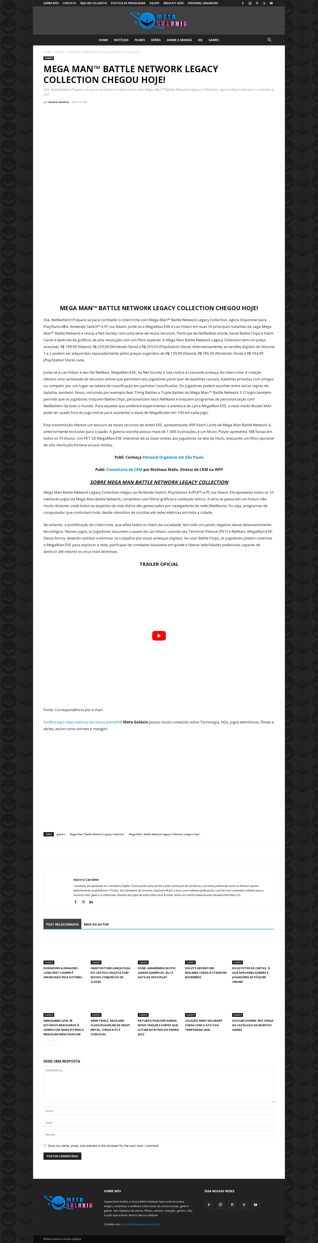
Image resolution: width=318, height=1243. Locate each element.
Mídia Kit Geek (174, 3)
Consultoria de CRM (124, 469)
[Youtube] (271, 3)
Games (214, 40)
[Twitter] (264, 3)
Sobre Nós (51, 3)
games (61, 834)
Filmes (140, 40)
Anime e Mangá (179, 40)
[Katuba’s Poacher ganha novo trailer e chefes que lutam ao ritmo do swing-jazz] (159, 1002)
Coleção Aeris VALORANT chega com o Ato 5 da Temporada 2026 (204, 1025)
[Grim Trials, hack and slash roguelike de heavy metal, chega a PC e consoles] (112, 1002)
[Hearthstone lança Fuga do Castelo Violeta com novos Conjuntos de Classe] (112, 949)
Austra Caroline (59, 102)
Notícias (121, 40)
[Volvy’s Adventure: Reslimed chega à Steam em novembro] (206, 949)
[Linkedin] (92, 902)
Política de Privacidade (128, 3)
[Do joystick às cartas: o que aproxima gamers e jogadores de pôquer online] (253, 949)
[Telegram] (77, 853)
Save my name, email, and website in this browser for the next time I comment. (103, 1145)
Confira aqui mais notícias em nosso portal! (80, 722)
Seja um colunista (93, 3)
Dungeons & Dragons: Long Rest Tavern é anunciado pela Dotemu (62, 972)
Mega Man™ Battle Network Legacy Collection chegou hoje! (164, 834)
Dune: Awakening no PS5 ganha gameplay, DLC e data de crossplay (156, 972)
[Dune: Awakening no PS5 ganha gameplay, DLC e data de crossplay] (159, 949)
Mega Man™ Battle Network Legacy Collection (97, 834)
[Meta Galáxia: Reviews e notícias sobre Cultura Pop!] (159, 21)
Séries (156, 40)
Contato (69, 3)
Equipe (154, 3)
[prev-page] (46, 1043)
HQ (200, 40)
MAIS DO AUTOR (96, 924)
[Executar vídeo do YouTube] (159, 636)
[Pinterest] (257, 3)
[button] (269, 40)
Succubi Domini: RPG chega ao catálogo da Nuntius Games (252, 1025)
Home (103, 40)
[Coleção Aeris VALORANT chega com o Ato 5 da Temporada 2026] (206, 1002)
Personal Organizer (203, 3)
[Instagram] (250, 3)
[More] (87, 853)
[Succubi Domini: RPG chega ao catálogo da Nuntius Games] (253, 1002)
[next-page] (53, 1043)
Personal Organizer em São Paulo (173, 457)
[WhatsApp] (67, 853)
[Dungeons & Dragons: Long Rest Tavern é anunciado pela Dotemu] (64, 949)
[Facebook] (242, 3)
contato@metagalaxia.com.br (140, 1224)
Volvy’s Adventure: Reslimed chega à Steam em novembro (205, 972)
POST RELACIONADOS (62, 924)
